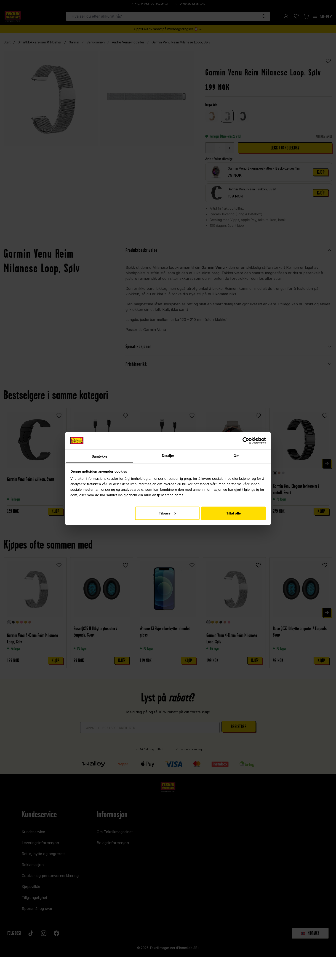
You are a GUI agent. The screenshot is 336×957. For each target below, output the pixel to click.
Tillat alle (233, 513)
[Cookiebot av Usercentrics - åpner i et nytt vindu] (246, 440)
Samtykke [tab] (99, 456)
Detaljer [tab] (168, 456)
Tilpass (165, 513)
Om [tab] (236, 456)
